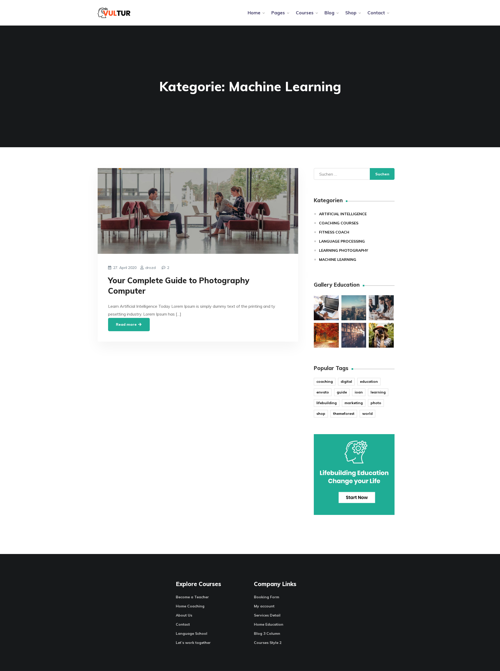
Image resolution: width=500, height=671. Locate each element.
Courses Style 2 (268, 642)
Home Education (268, 624)
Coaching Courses (338, 223)
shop (320, 413)
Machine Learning (337, 259)
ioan (359, 392)
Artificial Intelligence (343, 214)
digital (346, 381)
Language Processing (342, 241)
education (369, 381)
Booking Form (266, 597)
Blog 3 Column (267, 633)
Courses (305, 12)
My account (264, 606)
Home (254, 12)
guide (342, 392)
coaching (324, 381)
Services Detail (267, 615)
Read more (127, 324)
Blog (329, 12)
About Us (184, 615)
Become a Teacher (192, 597)
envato (322, 392)
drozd (150, 267)
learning (378, 392)
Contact (376, 12)
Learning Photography (343, 250)
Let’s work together (193, 642)
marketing (354, 403)
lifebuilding (326, 403)
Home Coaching (190, 606)
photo (376, 403)
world (367, 413)
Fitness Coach (334, 232)
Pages (278, 12)
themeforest (343, 413)
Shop (351, 12)
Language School (191, 633)
